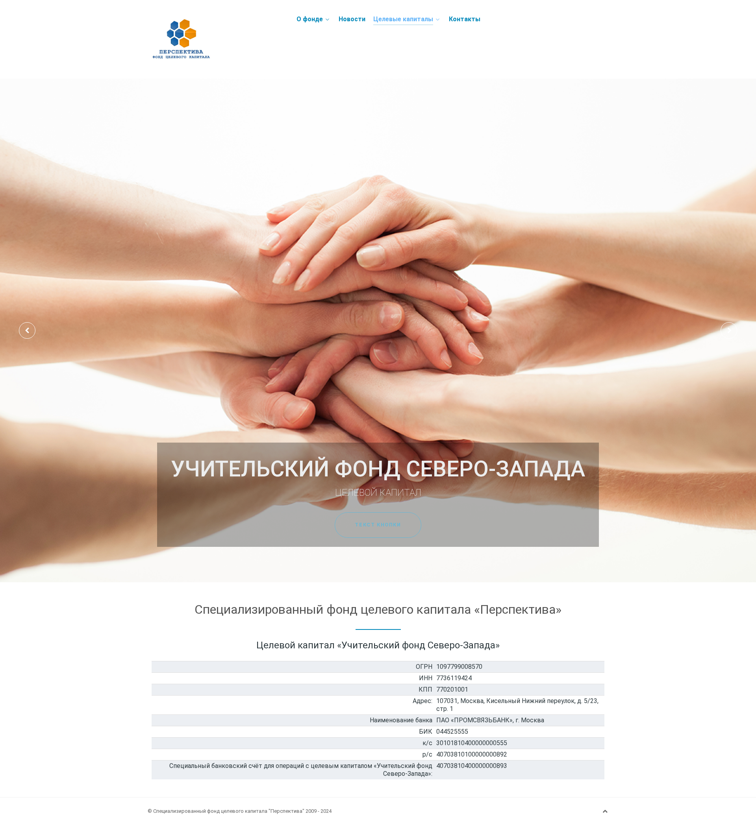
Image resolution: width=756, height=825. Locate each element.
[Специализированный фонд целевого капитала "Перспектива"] (213, 39)
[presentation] (27, 330)
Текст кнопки (378, 525)
